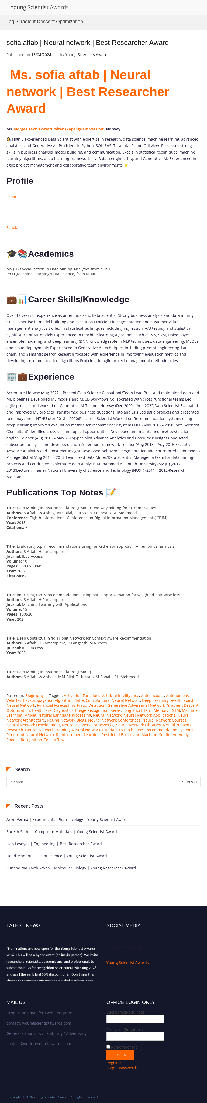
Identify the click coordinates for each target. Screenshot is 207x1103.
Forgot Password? (122, 1067)
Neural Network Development (33, 724)
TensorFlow (54, 739)
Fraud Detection (91, 705)
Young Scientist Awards (40, 7)
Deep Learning (155, 700)
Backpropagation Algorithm (48, 700)
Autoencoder (152, 695)
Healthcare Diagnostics (52, 710)
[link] (59, 128)
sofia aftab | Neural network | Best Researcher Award (87, 43)
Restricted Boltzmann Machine (129, 734)
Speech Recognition (24, 739)
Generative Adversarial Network (136, 705)
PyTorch (126, 729)
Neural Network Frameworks (87, 724)
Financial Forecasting (56, 705)
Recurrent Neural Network (30, 734)
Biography (34, 695)
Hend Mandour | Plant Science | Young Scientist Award (56, 855)
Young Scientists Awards (87, 54)
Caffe (79, 700)
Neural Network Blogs (66, 720)
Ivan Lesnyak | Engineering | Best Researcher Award (54, 843)
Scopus (12, 196)
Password (124, 1029)
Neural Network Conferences (114, 720)
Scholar (13, 227)
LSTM (175, 710)
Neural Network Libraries (138, 724)
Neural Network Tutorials (94, 729)
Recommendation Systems (169, 729)
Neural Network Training (47, 729)
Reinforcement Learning (78, 734)
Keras (116, 710)
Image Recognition (92, 710)
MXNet (30, 715)
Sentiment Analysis (176, 734)
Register (113, 1062)
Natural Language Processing (64, 715)
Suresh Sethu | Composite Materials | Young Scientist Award (61, 831)
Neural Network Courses (164, 720)
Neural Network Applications (149, 715)
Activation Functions (82, 695)
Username (125, 1012)
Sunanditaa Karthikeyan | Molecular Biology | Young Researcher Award (71, 867)
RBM (139, 729)
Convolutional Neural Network (113, 700)
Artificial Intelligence (120, 695)
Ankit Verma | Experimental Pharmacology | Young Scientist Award (67, 819)
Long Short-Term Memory (145, 710)
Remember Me (124, 1047)
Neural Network (107, 715)
